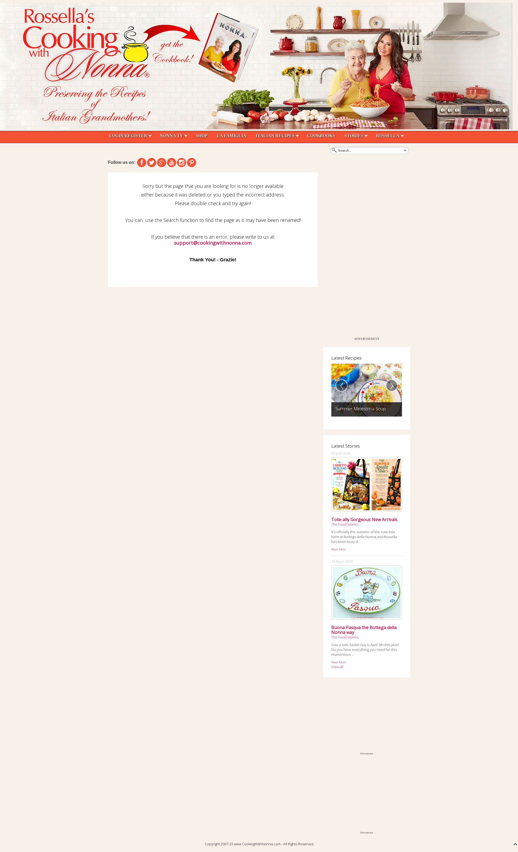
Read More (338, 549)
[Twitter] (151, 162)
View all (337, 666)
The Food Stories (345, 524)
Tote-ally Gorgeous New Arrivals (364, 519)
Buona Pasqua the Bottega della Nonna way (364, 629)
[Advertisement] (363, 253)
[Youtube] (171, 162)
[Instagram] (181, 162)
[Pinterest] (191, 162)
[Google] (161, 162)
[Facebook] (141, 162)
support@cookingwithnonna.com (213, 242)
